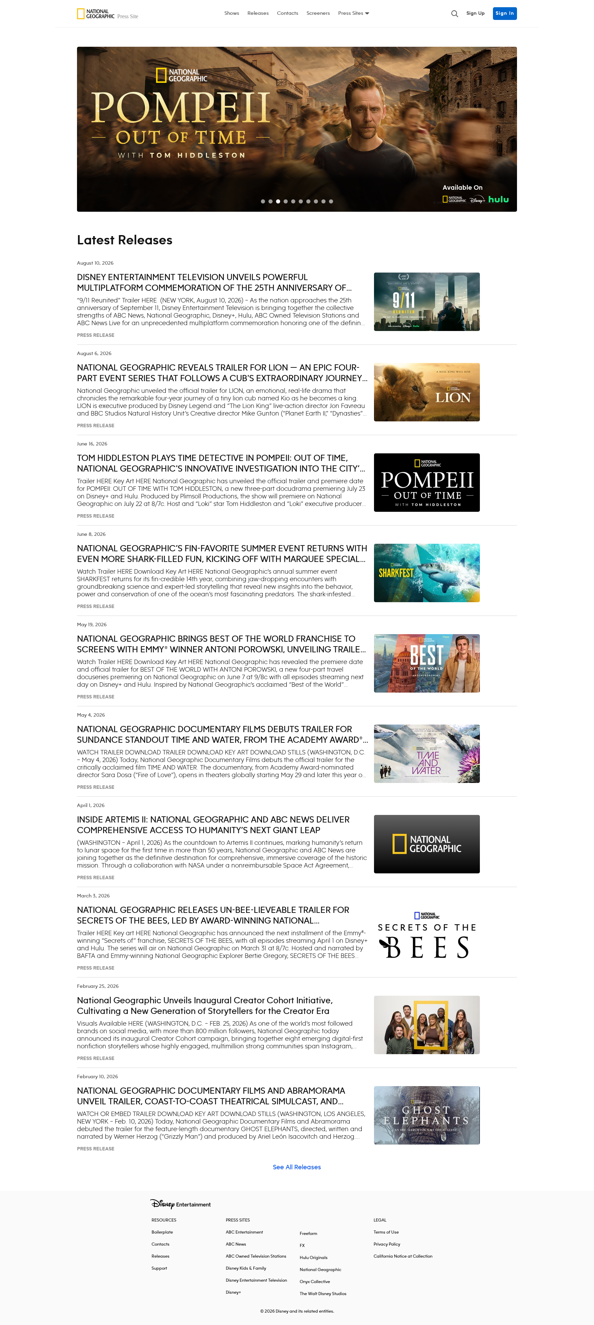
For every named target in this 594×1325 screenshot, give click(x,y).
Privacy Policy (387, 1244)
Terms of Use (386, 1232)
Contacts (287, 13)
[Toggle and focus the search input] (454, 13)
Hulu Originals (314, 1258)
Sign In (505, 13)
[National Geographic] (109, 13)
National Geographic (320, 1270)
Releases (258, 13)
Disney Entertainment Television (256, 1280)
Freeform (308, 1234)
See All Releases (297, 1167)
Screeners (318, 13)
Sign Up (475, 13)
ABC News (236, 1244)
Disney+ (233, 1292)
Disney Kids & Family (246, 1268)
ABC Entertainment (244, 1232)
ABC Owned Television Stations (256, 1256)
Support (159, 1268)
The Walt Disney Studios (323, 1294)
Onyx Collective (315, 1282)
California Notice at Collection (403, 1256)
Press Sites (350, 13)
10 (331, 201)
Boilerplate (162, 1232)
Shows (231, 13)
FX (302, 1246)
